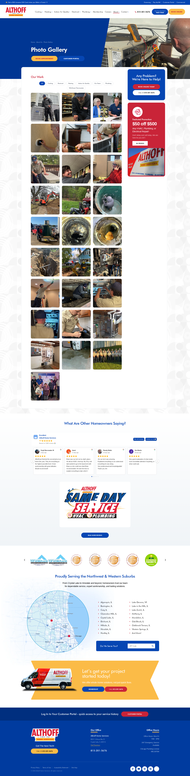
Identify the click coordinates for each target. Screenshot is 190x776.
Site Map (74, 767)
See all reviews (138, 439)
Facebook (132, 768)
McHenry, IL (137, 614)
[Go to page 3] (96, 476)
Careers (108, 12)
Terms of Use (47, 767)
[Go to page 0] (91, 476)
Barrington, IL (106, 606)
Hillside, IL (105, 625)
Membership (98, 12)
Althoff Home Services (47, 438)
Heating (48, 12)
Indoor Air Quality (61, 12)
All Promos (140, 143)
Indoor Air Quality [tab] (83, 83)
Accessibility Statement (61, 767)
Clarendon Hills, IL (109, 614)
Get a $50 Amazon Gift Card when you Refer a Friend (27, 2)
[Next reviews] (157, 461)
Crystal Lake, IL (107, 617)
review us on (150, 439)
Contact (124, 12)
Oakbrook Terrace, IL (141, 625)
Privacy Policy (35, 767)
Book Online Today (146, 87)
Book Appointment (44, 58)
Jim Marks (138, 450)
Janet (74, 450)
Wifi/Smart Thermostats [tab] (76, 88)
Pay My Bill (156, 2)
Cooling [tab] (50, 83)
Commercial (181, 2)
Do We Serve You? (109, 646)
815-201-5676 (143, 12)
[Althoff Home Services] (16, 11)
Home (33, 42)
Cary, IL (104, 610)
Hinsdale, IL (106, 629)
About (115, 12)
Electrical (75, 12)
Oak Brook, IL (138, 621)
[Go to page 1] (93, 476)
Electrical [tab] (60, 83)
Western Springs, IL (140, 629)
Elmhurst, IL (106, 621)
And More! (136, 633)
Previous (24, 560)
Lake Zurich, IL (138, 610)
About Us (39, 42)
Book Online (176, 12)
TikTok (156, 768)
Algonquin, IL (106, 602)
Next (165, 560)
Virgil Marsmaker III (47, 450)
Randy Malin (107, 450)
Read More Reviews (95, 535)
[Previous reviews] (32, 461)
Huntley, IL (105, 633)
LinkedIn (150, 768)
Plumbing (86, 12)
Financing (147, 2)
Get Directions (95, 745)
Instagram (144, 768)
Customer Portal (168, 2)
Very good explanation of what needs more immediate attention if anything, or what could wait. (141, 461)
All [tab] (42, 83)
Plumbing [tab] (108, 83)
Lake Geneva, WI (139, 602)
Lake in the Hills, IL (140, 606)
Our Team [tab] (97, 83)
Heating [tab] (70, 83)
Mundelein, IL (138, 617)
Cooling (38, 12)
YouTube (138, 768)
